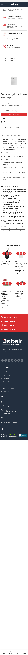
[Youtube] (18, 360)
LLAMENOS (7, 413)
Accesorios (19, 9)
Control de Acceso (10, 9)
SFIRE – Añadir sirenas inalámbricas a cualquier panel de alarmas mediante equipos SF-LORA (14, 191)
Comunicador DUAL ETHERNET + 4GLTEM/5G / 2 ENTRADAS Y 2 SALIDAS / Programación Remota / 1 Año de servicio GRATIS (6, 297)
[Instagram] (9, 360)
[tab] (5, 135)
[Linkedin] (15, 360)
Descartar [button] (18, 1)
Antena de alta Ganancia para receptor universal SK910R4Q (20, 294)
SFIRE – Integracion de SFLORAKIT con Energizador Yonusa (14, 207)
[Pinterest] (12, 360)
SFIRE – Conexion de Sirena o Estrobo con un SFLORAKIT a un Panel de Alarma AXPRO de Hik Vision (15, 212)
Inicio (2, 9)
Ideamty (3, 429)
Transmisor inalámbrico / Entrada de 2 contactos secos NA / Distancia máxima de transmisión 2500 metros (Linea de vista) (21, 267)
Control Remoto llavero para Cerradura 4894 (5, 263)
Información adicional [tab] (17, 135)
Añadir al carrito (15, 114)
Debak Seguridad (13, 428)
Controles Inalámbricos (7, 10)
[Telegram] (22, 360)
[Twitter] (5, 360)
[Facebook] (2, 360)
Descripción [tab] (5, 135)
